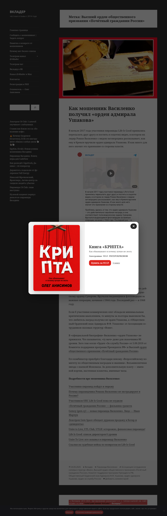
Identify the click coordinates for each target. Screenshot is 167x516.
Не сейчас (95, 270)
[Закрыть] (133, 226)
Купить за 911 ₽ (100, 262)
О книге (116, 263)
